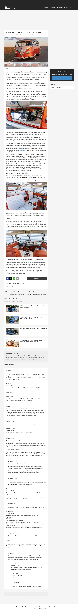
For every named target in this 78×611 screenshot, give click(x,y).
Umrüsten (19, 283)
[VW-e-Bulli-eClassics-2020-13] (17, 64)
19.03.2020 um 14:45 (10, 406)
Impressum (35, 607)
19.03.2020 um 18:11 (10, 394)
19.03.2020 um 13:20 (10, 430)
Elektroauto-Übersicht (21, 607)
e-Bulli (10, 283)
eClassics (14, 285)
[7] (12, 37)
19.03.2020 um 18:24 (17, 575)
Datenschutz (42, 607)
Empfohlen (7, 301)
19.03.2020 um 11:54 (12, 533)
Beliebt (13, 301)
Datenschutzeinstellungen (51, 607)
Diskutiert (19, 301)
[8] (13, 37)
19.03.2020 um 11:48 (12, 553)
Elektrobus (14, 283)
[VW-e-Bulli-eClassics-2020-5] (26, 49)
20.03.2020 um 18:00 (12, 478)
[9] (14, 37)
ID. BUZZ (22, 150)
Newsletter (37, 278)
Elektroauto (12, 286)
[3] (7, 37)
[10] (15, 37)
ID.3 (38, 148)
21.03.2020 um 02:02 (17, 584)
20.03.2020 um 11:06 (12, 461)
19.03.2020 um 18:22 (10, 385)
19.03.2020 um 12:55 (10, 490)
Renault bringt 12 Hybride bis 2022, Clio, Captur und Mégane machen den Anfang (28, 294)
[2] (6, 37)
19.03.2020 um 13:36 (10, 421)
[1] (5, 37)
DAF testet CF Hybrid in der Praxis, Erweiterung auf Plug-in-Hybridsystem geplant (24, 291)
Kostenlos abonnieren (62, 78)
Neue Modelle (15, 34)
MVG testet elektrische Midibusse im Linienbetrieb (33, 328)
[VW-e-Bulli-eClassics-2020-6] (44, 64)
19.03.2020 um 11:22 (10, 513)
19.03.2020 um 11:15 (10, 541)
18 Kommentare (34, 34)
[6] (11, 37)
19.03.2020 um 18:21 (12, 504)
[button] (47, 50)
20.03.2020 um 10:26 (10, 372)
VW (18, 285)
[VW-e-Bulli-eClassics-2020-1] (26, 64)
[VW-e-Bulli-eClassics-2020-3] (35, 64)
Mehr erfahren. (38, 359)
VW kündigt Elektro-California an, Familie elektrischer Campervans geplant (31, 340)
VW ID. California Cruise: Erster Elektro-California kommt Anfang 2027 (33, 306)
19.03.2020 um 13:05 (10, 438)
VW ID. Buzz (24, 283)
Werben (60, 607)
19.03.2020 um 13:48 (15, 565)
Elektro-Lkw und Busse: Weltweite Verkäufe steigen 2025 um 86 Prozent (31, 318)
